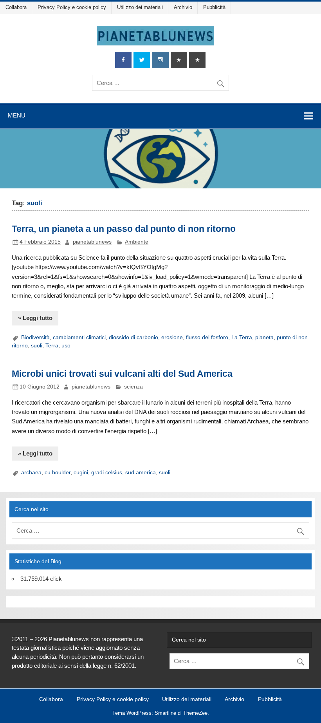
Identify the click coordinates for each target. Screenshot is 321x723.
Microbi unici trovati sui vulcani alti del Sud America (122, 374)
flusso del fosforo (207, 337)
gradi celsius (106, 472)
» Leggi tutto (35, 318)
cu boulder (57, 472)
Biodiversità (35, 337)
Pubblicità (214, 7)
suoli (36, 346)
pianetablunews (92, 242)
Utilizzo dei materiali (140, 7)
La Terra (241, 337)
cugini (81, 472)
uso (65, 346)
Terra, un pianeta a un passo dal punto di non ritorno (124, 229)
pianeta (264, 337)
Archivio (183, 7)
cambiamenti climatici (79, 337)
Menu (16, 115)
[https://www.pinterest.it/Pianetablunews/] (179, 60)
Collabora (16, 7)
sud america (140, 472)
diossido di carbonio (133, 337)
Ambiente (136, 242)
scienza (133, 387)
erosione (172, 337)
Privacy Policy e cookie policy (72, 7)
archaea (31, 472)
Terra (51, 346)
